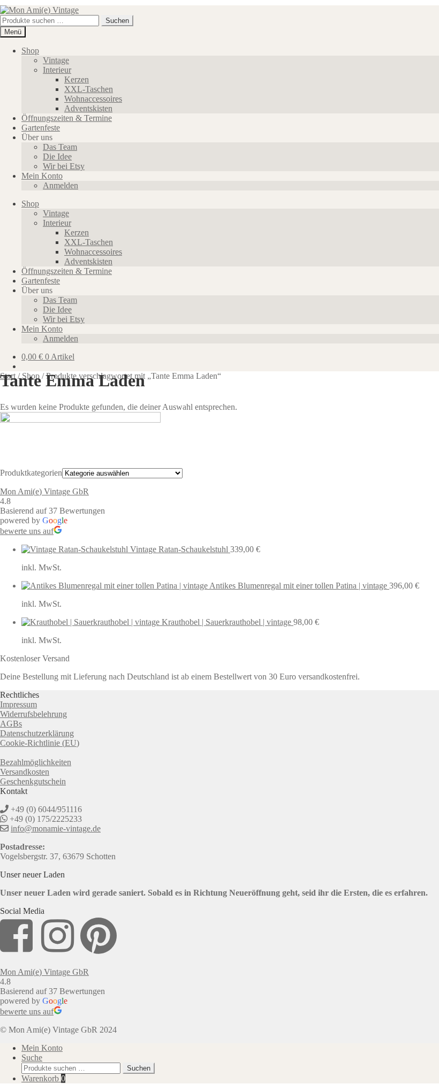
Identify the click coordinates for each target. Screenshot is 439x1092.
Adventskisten (88, 108)
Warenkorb (43, 1078)
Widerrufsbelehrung (33, 714)
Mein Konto (42, 175)
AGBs (11, 723)
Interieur (57, 69)
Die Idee (57, 156)
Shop (30, 50)
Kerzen (76, 79)
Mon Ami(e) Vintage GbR (44, 491)
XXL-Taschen (88, 89)
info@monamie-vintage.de (56, 828)
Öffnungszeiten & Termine (66, 118)
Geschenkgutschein (33, 781)
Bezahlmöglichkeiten (35, 762)
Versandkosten (24, 771)
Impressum (18, 704)
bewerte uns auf (27, 531)
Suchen (117, 21)
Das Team (60, 146)
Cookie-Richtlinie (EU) (39, 742)
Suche (31, 1057)
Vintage (56, 60)
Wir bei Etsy (64, 166)
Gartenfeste (40, 127)
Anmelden (60, 185)
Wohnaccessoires (93, 98)
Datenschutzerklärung (37, 733)
